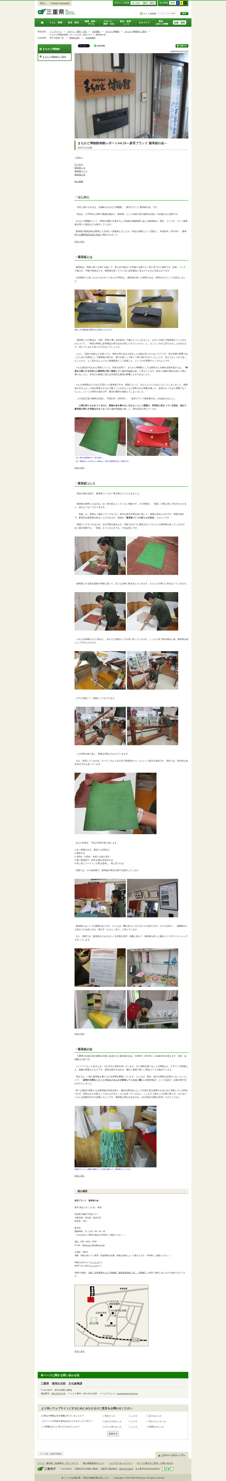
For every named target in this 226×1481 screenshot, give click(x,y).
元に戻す (136, 3)
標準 (172, 3)
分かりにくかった (157, 1421)
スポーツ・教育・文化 (77, 31)
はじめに (79, 164)
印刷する (182, 45)
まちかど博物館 (112, 31)
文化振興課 (90, 38)
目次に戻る (80, 242)
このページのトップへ (173, 1455)
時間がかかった (156, 1427)
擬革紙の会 (80, 175)
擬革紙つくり (81, 171)
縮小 (145, 3)
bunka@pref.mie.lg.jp (127, 1393)
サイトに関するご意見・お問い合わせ (155, 1463)
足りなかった (155, 1416)
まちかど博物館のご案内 (136, 31)
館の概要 (79, 181)
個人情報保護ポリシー (93, 1463)
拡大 (152, 3)
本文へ (43, 3)
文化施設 (96, 31)
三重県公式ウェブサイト (56, 11)
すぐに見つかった (113, 1427)
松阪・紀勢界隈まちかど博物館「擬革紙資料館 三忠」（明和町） (118, 1273)
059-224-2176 (58, 1393)
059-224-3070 (126, 1469)
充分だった (110, 1416)
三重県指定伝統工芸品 (89, 234)
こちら (96, 1262)
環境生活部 (74, 38)
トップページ (56, 31)
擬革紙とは (80, 168)
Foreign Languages (60, 3)
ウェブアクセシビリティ (120, 1463)
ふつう (134, 1416)
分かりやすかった (113, 1421)
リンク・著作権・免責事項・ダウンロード (58, 1463)
